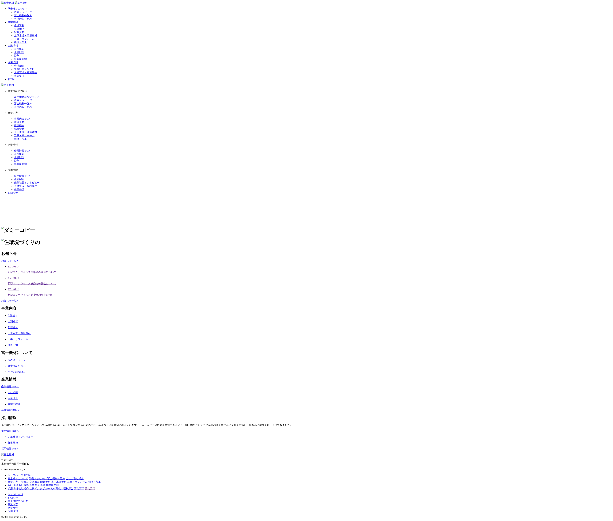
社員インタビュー (39, 488)
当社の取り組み (23, 18)
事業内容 (13, 22)
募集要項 (19, 75)
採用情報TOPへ (10, 431)
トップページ (15, 475)
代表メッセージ (23, 12)
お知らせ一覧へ (10, 260)
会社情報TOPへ (10, 410)
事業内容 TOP (22, 118)
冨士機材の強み (23, 15)
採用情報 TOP (22, 176)
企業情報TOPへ (10, 386)
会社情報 (13, 485)
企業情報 (13, 45)
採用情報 (13, 62)
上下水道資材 (58, 481)
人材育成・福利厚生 (25, 72)
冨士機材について (18, 8)
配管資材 (19, 32)
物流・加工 (20, 42)
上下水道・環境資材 (25, 35)
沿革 (16, 55)
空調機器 (19, 28)
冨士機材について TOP (27, 96)
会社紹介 (19, 65)
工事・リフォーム (24, 39)
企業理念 (19, 52)
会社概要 (19, 49)
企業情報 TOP (22, 150)
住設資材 (19, 25)
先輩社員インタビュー (27, 69)
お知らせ (13, 79)
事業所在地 (20, 59)
